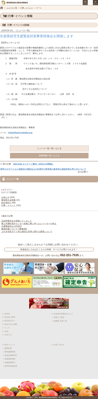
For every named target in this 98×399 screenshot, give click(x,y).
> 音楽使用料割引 (10, 355)
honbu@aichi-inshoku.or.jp (20, 133)
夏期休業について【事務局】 (14, 229)
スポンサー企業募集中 (49, 303)
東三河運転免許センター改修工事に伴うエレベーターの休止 (28, 224)
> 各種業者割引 (9, 362)
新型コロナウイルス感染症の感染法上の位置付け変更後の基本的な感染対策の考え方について (43, 169)
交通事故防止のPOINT (11, 226)
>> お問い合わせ (57, 345)
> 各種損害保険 (9, 359)
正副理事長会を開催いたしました (16, 221)
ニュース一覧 (11, 8)
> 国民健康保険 (9, 352)
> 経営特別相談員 (10, 366)
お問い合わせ (95, 2)
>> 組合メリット (8, 345)
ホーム (1, 7)
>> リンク (6, 328)
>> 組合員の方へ (8, 321)
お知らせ (5, 197)
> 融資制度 (7, 348)
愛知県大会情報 (8, 200)
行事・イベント (26, 8)
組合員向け (6, 203)
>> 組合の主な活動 (9, 324)
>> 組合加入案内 (8, 317)
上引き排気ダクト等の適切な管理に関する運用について (26, 232)
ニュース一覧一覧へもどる (49, 148)
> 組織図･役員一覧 (59, 321)
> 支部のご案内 (58, 317)
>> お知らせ (7, 335)
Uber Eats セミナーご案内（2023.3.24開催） (33, 164)
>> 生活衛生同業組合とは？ (62, 314)
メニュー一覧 (85, 2)
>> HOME (6, 314)
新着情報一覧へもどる (49, 155)
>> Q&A (5, 331)
